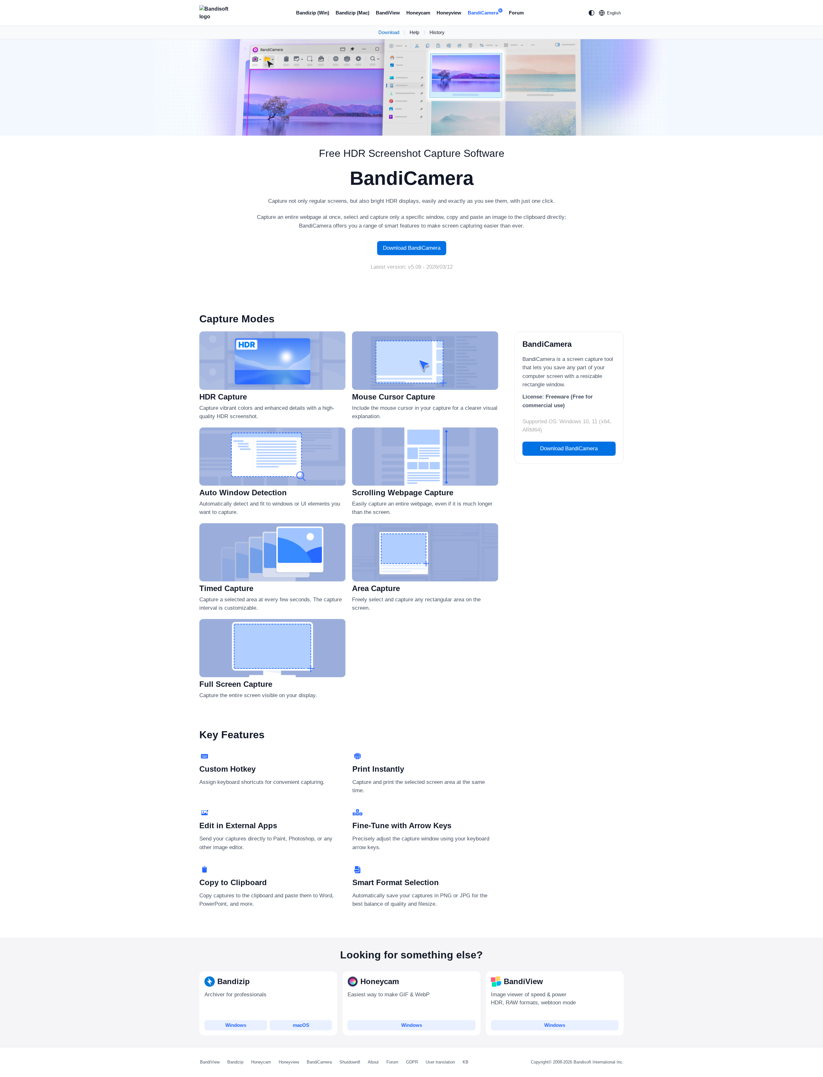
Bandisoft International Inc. (599, 1062)
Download (388, 32)
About (373, 1062)
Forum (516, 12)
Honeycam (418, 12)
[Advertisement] (540, 565)
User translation (440, 1062)
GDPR (412, 1062)
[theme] (591, 13)
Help (414, 32)
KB (465, 1062)
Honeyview (449, 12)
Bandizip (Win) (312, 12)
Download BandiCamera (411, 248)
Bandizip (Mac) (352, 12)
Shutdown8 (349, 1062)
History (437, 32)
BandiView (388, 12)
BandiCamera (485, 12)
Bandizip (235, 1062)
